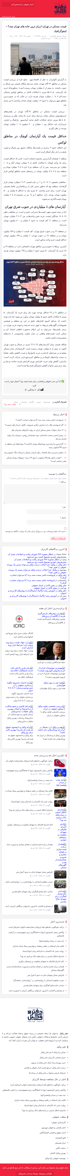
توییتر (38, 402)
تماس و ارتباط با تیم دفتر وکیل (53, 1052)
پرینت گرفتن (45, 38)
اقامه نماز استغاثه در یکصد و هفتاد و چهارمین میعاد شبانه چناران (38, 946)
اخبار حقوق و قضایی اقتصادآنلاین (53, 1133)
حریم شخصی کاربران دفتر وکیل (53, 1057)
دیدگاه (62, 482)
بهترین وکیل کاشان (58, 1153)
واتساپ (23, 402)
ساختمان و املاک (60, 38)
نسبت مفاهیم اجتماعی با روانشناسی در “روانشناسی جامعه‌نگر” (38, 980)
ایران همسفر (60, 1143)
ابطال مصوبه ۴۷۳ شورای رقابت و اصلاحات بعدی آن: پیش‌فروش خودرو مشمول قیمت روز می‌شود (36, 555)
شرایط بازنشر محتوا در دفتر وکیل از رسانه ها (47, 1073)
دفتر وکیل (62, 564)
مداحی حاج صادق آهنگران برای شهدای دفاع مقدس (43, 985)
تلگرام (31, 402)
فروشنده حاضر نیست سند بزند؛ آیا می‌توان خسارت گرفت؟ (41, 420)
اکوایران (53, 36)
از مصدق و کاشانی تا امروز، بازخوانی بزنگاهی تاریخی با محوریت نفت (36, 990)
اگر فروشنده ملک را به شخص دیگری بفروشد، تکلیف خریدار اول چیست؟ (35, 425)
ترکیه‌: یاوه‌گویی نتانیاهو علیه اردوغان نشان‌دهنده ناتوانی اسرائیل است (36, 927)
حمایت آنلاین (61, 1148)
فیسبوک (46, 402)
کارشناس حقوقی (58, 1122)
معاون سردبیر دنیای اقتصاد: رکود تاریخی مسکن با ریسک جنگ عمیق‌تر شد (35, 452)
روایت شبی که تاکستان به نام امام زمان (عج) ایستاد (43, 951)
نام (64, 507)
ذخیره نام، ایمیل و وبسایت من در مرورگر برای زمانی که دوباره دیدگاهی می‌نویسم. (35, 531)
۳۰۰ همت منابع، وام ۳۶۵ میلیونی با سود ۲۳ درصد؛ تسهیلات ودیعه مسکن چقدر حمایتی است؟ (36, 459)
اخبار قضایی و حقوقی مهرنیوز (54, 1127)
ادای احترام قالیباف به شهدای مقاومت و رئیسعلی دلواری (41, 961)
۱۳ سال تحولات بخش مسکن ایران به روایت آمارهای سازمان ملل (38, 430)
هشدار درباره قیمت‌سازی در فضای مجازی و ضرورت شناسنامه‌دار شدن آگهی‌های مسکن (35, 968)
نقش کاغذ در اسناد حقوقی (43, 585)
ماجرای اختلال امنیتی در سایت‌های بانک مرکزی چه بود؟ (42, 956)
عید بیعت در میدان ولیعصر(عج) (51, 941)
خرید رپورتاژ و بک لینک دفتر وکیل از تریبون (48, 1063)
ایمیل (16, 402)
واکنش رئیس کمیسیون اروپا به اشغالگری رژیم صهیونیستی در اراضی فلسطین (36, 934)
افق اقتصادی (60, 1138)
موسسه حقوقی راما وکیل (55, 1158)
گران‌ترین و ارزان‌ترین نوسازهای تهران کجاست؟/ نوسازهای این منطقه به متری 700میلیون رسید (35, 446)
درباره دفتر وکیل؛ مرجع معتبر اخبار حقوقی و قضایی (45, 1068)
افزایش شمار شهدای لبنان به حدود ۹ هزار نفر (46, 975)
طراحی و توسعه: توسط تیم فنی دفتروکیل (35, 1173)
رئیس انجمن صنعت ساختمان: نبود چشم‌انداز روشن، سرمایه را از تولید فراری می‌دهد (36, 437)
